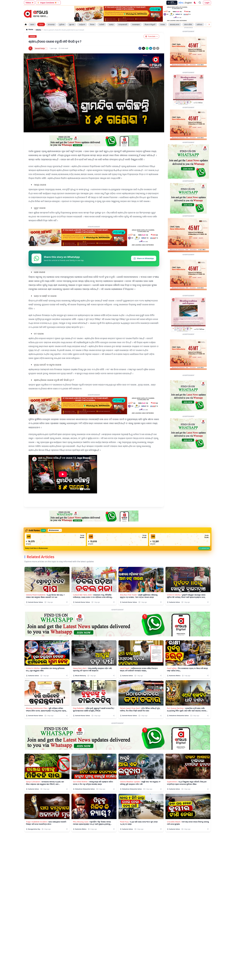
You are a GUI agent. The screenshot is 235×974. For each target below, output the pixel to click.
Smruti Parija (40, 48)
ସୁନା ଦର (71, 24)
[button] (55, 547)
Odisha (38, 30)
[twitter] (143, 48)
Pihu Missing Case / (81, 829)
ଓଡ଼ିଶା (41, 24)
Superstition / (172, 789)
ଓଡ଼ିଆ (180, 2)
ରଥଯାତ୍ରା (51, 24)
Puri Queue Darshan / (176, 716)
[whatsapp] (147, 48)
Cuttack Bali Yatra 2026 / (83, 602)
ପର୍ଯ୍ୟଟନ (82, 24)
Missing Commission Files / (37, 716)
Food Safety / (172, 676)
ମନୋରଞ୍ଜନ (136, 24)
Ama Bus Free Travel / (129, 602)
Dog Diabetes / (79, 716)
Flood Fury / (124, 829)
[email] (154, 48)
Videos (28, 2)
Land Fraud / (125, 676)
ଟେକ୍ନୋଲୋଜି (122, 24)
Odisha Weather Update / (130, 789)
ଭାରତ (32, 24)
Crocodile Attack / (174, 829)
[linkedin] (150, 48)
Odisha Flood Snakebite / (36, 602)
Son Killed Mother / (81, 789)
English (188, 2)
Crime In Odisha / (174, 602)
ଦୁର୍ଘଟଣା (61, 24)
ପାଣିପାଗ (199, 24)
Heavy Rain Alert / (80, 676)
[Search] (200, 2)
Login (207, 2)
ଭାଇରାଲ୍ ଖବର (174, 24)
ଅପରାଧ (162, 24)
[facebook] (139, 48)
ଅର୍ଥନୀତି (101, 24)
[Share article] (66, 609)
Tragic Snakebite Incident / (37, 829)
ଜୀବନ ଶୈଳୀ (188, 24)
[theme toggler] (195, 3)
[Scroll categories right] (209, 24)
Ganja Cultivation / (33, 789)
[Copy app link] (157, 48)
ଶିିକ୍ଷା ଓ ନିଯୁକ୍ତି (150, 24)
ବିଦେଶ (92, 24)
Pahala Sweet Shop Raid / (130, 716)
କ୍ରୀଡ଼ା (111, 24)
